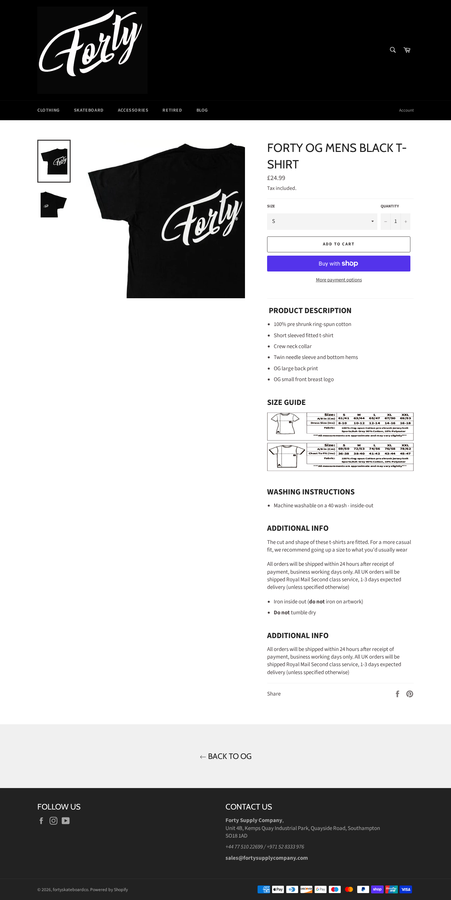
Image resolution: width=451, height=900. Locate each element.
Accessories (133, 110)
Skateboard (89, 110)
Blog (202, 110)
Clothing (48, 110)
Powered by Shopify (109, 889)
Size (271, 206)
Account (406, 110)
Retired (172, 110)
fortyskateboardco (70, 889)
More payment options (339, 280)
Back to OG (229, 756)
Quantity (390, 206)
